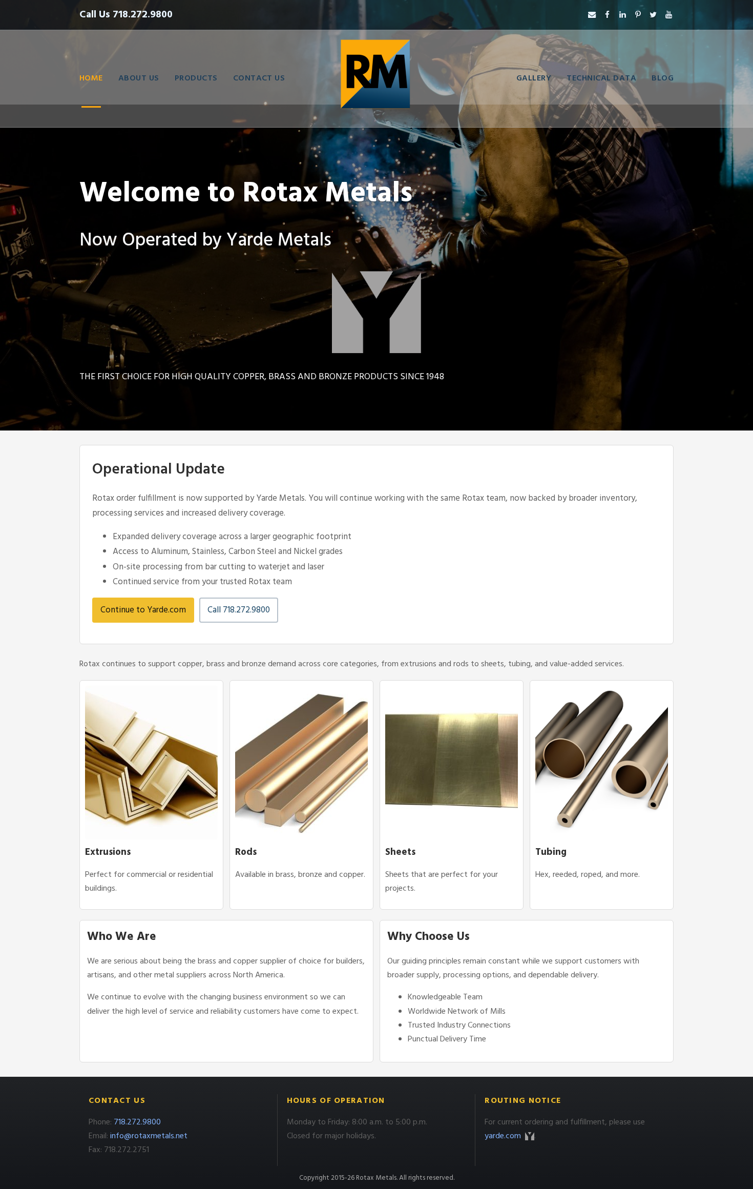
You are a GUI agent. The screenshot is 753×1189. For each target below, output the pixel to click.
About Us (138, 78)
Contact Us (259, 78)
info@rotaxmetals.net (148, 1136)
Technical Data (601, 78)
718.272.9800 (137, 1122)
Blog (663, 78)
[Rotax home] (376, 78)
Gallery (533, 78)
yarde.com (504, 1136)
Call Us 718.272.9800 (126, 15)
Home (91, 78)
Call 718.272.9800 (238, 610)
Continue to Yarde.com (143, 610)
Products (196, 78)
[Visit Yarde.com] (376, 312)
